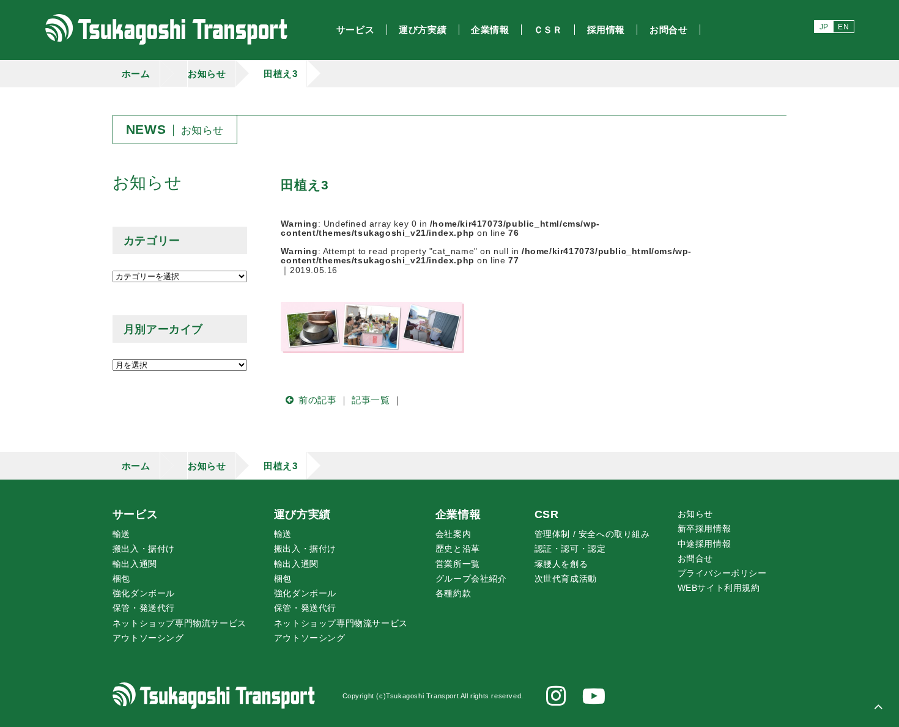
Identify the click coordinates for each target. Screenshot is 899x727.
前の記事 (317, 400)
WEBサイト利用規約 (719, 588)
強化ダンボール (144, 593)
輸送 (121, 534)
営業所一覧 (457, 564)
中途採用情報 (704, 544)
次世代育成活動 (566, 578)
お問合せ (695, 558)
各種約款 (453, 593)
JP (824, 27)
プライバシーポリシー (722, 573)
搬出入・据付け (144, 548)
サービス (135, 514)
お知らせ (207, 73)
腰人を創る (561, 564)
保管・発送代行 (144, 608)
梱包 (121, 578)
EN (843, 27)
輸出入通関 (135, 564)
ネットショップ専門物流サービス (179, 623)
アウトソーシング (148, 638)
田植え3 (280, 73)
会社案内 (453, 534)
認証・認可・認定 (570, 548)
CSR (547, 514)
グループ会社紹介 (471, 578)
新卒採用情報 (704, 528)
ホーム (136, 73)
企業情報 (458, 514)
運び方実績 (302, 514)
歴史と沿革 (457, 548)
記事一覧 (371, 400)
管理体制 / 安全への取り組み (592, 534)
